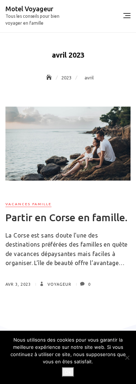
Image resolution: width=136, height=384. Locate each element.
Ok (68, 372)
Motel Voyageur (29, 8)
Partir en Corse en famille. (66, 217)
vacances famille (28, 204)
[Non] (127, 357)
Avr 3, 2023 (18, 284)
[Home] (49, 77)
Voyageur (58, 284)
